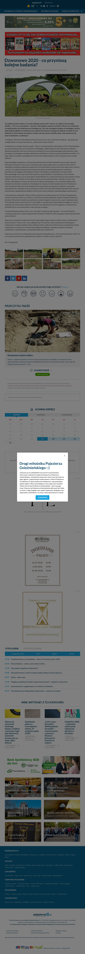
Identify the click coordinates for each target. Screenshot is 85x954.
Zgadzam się (42, 497)
